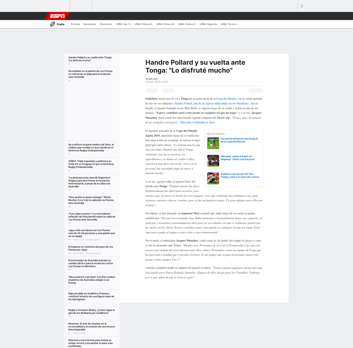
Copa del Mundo (226, 98)
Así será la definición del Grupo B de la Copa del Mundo (239, 140)
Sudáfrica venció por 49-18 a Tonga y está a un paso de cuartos (240, 175)
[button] (293, 16)
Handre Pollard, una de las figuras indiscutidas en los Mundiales (211, 103)
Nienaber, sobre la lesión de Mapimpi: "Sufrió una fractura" (238, 158)
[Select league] (59, 6)
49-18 (174, 98)
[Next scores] (301, 6)
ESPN (57, 16)
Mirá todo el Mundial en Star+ (197, 122)
